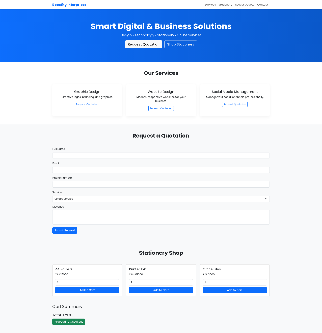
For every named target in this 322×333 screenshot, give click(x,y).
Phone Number (62, 178)
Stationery (225, 5)
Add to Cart (87, 290)
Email (55, 163)
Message (58, 207)
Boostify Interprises (69, 4)
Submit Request (65, 230)
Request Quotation (143, 44)
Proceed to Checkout (69, 322)
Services (210, 5)
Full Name (58, 149)
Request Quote (245, 5)
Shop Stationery (180, 44)
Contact (262, 5)
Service (57, 192)
